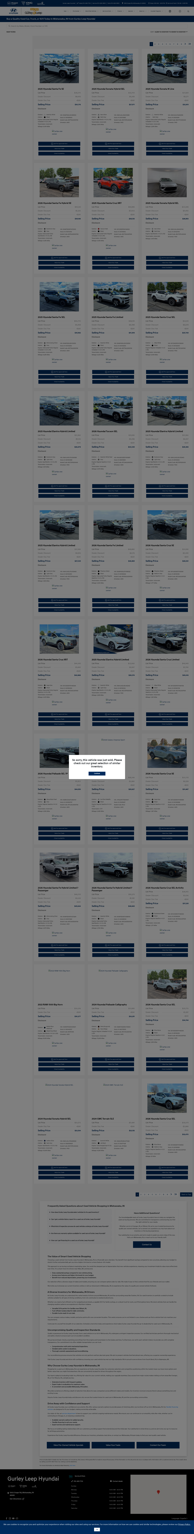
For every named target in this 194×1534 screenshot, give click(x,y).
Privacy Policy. (184, 1524)
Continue (97, 773)
